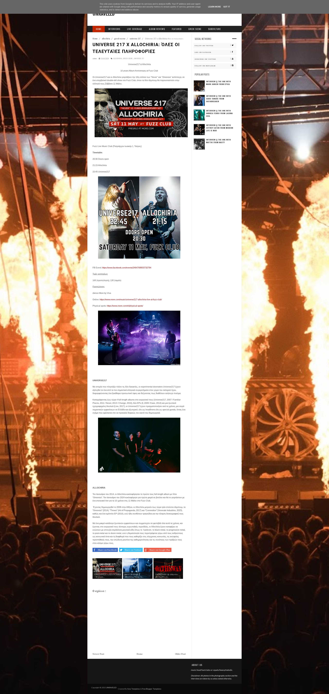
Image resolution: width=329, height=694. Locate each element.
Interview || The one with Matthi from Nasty (218, 141)
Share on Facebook (107, 550)
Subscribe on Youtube (205, 59)
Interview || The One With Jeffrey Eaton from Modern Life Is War (219, 128)
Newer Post (98, 654)
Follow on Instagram (205, 66)
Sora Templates (133, 689)
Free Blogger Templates (151, 689)
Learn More (214, 7)
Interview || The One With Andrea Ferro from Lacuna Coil (219, 113)
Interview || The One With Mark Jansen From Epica (218, 82)
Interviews (114, 29)
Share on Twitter (133, 550)
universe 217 (139, 58)
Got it (226, 7)
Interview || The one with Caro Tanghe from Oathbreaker (218, 99)
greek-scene (128, 58)
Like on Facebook (203, 52)
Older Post (180, 654)
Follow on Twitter (204, 46)
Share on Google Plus (159, 550)
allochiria (117, 58)
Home (140, 654)
